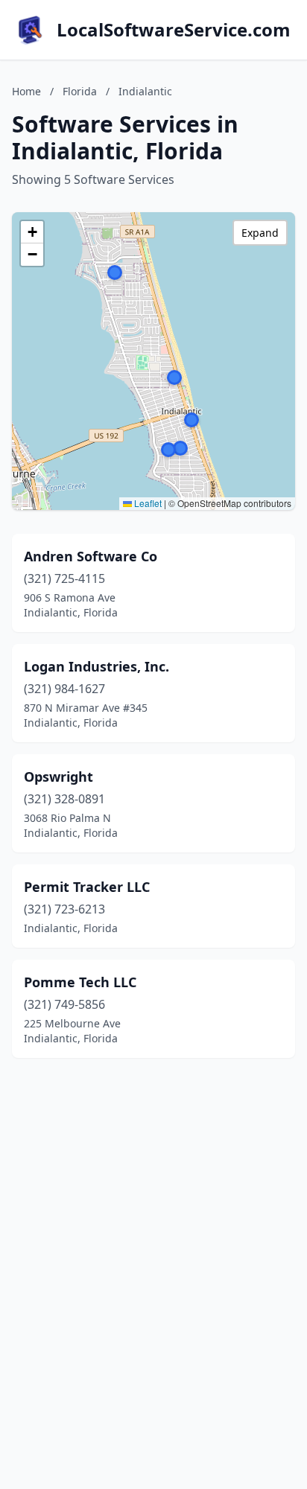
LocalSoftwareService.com (174, 30)
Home (26, 91)
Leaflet (147, 503)
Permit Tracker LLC (87, 887)
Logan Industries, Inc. (96, 666)
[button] (168, 449)
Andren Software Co (90, 556)
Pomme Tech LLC (80, 982)
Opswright (58, 776)
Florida (80, 91)
